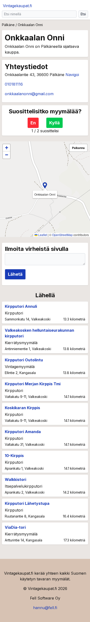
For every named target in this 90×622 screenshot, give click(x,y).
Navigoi (72, 74)
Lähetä (15, 274)
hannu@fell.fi (45, 607)
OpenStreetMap (62, 235)
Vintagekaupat (17, 5)
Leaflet (42, 235)
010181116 (14, 84)
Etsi (83, 14)
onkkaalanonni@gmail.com (29, 93)
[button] (45, 185)
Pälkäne (8, 25)
